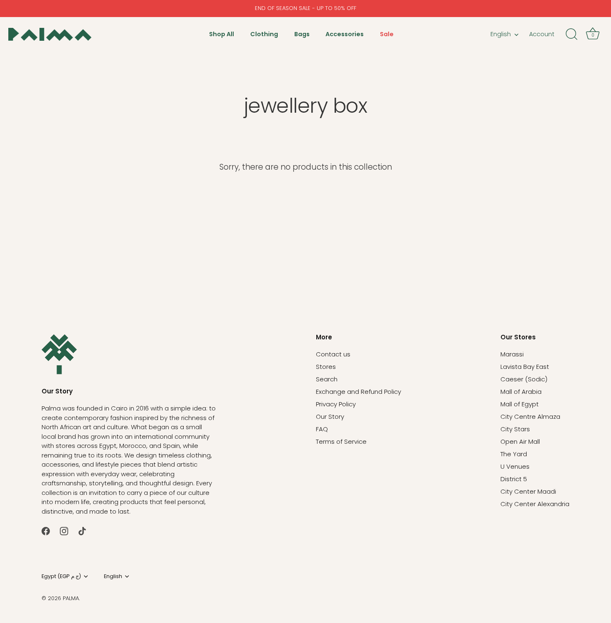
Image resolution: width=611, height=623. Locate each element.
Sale (387, 34)
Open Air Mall (520, 441)
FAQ (322, 429)
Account (541, 34)
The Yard (513, 454)
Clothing (264, 34)
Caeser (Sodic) (523, 379)
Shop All (221, 34)
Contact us (333, 354)
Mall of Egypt (519, 404)
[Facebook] (46, 530)
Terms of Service (341, 441)
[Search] (571, 34)
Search (327, 379)
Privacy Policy (336, 404)
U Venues (515, 466)
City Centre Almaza (530, 416)
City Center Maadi (528, 491)
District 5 (513, 479)
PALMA (71, 598)
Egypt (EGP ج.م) (61, 576)
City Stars (515, 429)
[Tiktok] (82, 530)
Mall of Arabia (521, 391)
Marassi (512, 354)
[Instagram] (64, 530)
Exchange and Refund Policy (358, 391)
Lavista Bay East (524, 366)
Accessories (344, 34)
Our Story (330, 416)
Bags (302, 34)
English (500, 34)
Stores (326, 366)
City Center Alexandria (534, 503)
